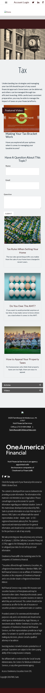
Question (8, 194)
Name (8, 166)
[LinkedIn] (38, 2)
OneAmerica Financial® (22, 470)
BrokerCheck (12, 485)
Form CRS (28, 671)
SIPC (40, 568)
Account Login (21, 2)
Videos (7, 390)
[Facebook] (43, 2)
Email (8, 180)
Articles (7, 385)
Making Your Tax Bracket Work (21, 135)
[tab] (22, 385)
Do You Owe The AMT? (23, 305)
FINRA (35, 568)
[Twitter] (33, 2)
